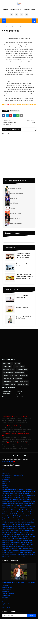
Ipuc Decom (19, 394)
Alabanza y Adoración (8, 491)
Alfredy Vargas (24, 493)
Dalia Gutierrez (14, 505)
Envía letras (5, 591)
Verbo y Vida (31, 552)
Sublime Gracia (6, 550)
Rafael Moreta (11, 546)
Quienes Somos (15, 9)
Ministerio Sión (28, 542)
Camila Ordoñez (13, 499)
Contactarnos (6, 606)
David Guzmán (22, 507)
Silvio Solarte (13, 375)
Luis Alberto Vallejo (22, 369)
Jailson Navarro (17, 526)
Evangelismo (6, 481)
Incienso (5, 526)
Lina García (6, 384)
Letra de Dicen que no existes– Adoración (23, 306)
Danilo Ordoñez (10, 27)
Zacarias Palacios (16, 223)
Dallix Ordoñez (23, 505)
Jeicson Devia (14, 528)
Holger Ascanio (26, 524)
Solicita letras (6, 589)
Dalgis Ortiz (6, 505)
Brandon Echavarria (16, 193)
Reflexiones (19, 546)
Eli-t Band (30, 512)
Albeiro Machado (21, 491)
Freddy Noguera (19, 372)
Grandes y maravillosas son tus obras (24, 265)
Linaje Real (5, 532)
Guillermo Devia (17, 378)
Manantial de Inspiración (22, 538)
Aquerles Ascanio (16, 188)
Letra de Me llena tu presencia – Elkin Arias (18, 583)
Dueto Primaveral (12, 512)
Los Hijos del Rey (14, 532)
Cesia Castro (21, 501)
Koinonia (5, 375)
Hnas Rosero (27, 522)
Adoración (17, 363)
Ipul (3, 396)
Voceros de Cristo (15, 554)
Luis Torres (11, 538)
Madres (4, 483)
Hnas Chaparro (18, 522)
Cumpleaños (6, 477)
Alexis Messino (24, 381)
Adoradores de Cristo (8, 369)
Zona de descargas (8, 593)
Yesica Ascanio (12, 557)
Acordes (5, 489)
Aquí (7, 104)
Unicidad (5, 487)
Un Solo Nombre (18, 552)
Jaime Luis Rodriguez (28, 526)
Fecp (18, 516)
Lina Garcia (14, 198)
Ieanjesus (19, 391)
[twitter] (16, 14)
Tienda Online (6, 608)
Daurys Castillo (12, 507)
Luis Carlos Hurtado (13, 536)
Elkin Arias (5, 514)
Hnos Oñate (18, 524)
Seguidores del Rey (8, 548)
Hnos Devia (10, 524)
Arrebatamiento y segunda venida (12, 475)
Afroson (13, 384)
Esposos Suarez (22, 514)
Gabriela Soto (12, 518)
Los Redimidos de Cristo (27, 532)
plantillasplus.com (7, 461)
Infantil (10, 526)
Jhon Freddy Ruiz (24, 528)
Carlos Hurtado (15, 218)
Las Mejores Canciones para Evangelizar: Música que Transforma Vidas (23, 255)
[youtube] (26, 14)
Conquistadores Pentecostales (6, 392)
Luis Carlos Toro (23, 375)
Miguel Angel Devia (26, 540)
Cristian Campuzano (29, 503)
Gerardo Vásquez (22, 518)
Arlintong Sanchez (23, 495)
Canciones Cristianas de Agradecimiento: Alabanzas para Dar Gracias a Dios (24, 276)
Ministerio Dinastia (8, 542)
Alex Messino (6, 493)
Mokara (12, 208)
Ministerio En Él (18, 542)
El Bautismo (6, 479)
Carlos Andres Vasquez (25, 499)
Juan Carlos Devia (16, 530)
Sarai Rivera (14, 203)
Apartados (5, 473)
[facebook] (11, 14)
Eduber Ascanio (22, 512)
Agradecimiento (7, 469)
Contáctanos (29, 9)
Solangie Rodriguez (28, 548)
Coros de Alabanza (17, 503)
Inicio (5, 9)
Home (4, 602)
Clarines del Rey (7, 366)
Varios (25, 552)
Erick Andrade (13, 514)
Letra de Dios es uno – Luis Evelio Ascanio (24, 317)
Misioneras (5, 485)
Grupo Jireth (12, 520)
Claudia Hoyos (6, 503)
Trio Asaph (10, 552)
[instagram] (21, 14)
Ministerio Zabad (7, 544)
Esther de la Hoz (12, 516)
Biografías (11, 497)
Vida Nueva (5, 554)
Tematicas (22, 550)
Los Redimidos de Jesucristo (10, 381)
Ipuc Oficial (20, 396)
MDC (18, 540)
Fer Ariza (23, 516)
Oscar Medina (22, 544)
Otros (28, 544)
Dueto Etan (10, 510)
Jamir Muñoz (6, 528)
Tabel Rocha (15, 550)
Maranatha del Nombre (9, 540)
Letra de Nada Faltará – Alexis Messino (23, 296)
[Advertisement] (14, 344)
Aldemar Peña (30, 491)
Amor (4, 471)
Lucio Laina (23, 534)
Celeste (16, 366)
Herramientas (9, 522)
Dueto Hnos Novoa (8, 372)
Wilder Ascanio (25, 554)
